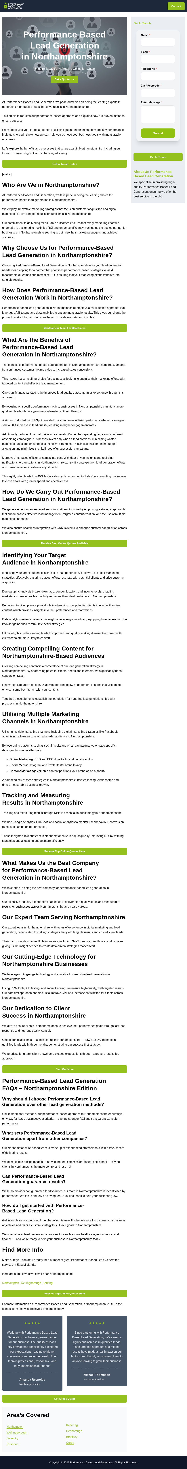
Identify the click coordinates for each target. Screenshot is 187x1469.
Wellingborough (30, 1283)
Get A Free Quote (64, 1398)
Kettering (72, 1425)
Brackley (71, 1436)
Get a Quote (62, 79)
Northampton (10, 1283)
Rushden (12, 1444)
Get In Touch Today (64, 163)
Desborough (74, 1431)
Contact (176, 6)
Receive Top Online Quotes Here (64, 851)
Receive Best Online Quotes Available (64, 543)
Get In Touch (158, 157)
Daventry (12, 1438)
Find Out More (65, 1069)
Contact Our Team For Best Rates (64, 327)
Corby (70, 1442)
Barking (48, 1283)
